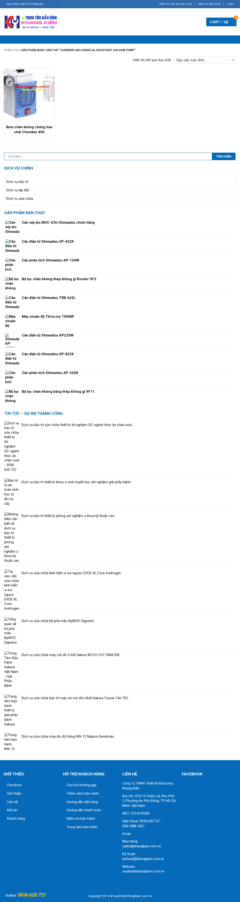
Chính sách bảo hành (83, 793)
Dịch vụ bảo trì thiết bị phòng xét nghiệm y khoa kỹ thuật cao (68, 516)
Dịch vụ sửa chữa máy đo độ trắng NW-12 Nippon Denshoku (68, 736)
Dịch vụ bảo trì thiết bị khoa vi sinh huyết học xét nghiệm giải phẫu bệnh (76, 482)
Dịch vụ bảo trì (17, 182)
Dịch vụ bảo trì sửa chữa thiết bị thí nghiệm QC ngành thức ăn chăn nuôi (77, 425)
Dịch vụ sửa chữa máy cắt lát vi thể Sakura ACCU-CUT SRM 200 (71, 655)
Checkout (14, 785)
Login (230, 4)
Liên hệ (12, 802)
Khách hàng (16, 818)
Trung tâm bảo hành (82, 827)
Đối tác (12, 810)
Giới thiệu (14, 793)
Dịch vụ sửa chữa (19, 198)
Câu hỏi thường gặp (82, 785)
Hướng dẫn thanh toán (84, 810)
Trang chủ (11, 50)
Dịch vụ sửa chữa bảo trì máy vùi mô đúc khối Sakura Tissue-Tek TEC (75, 698)
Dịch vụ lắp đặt (17, 190)
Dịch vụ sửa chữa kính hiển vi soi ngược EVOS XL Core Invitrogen (71, 573)
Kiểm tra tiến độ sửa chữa (175, 4)
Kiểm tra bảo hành (209, 4)
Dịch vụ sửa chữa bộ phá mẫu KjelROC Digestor (58, 621)
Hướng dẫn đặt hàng (82, 802)
